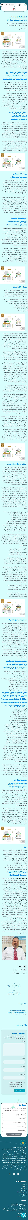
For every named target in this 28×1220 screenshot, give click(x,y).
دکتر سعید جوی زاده (21, 878)
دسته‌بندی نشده (21, 1014)
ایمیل (23, 1066)
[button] (19, 5)
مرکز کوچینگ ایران (16, 973)
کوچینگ (20, 901)
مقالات (17, 1014)
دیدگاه (23, 1041)
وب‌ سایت (22, 1074)
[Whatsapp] (9, 1174)
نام (23, 1058)
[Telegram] (14, 1174)
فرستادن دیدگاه (19, 1091)
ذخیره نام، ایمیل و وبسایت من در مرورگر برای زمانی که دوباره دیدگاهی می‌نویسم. (15, 1084)
